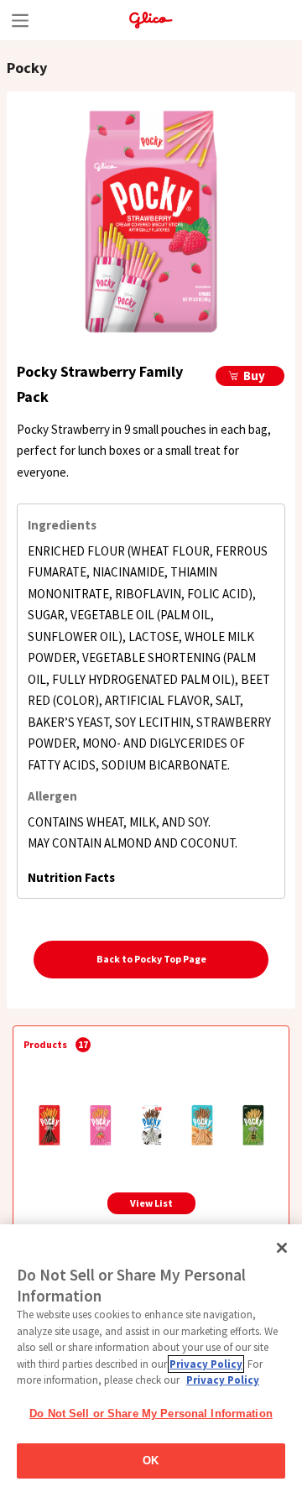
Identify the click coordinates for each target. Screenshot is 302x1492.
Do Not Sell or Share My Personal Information (151, 1413)
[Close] (281, 1247)
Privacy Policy (205, 1364)
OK (151, 1460)
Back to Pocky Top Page (151, 958)
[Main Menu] (20, 20)
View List (151, 1203)
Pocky (27, 67)
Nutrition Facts (71, 877)
